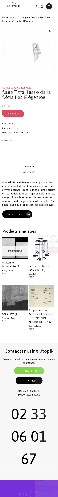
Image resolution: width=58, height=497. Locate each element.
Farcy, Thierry (7, 270)
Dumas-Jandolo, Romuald (16, 87)
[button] (49, 6)
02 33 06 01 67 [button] (29, 436)
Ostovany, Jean (8, 318)
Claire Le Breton (35, 326)
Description (29, 166)
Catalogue (23, 17)
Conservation (29, 172)
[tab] (29, 166)
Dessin (33, 17)
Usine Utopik (9, 17)
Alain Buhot (33, 274)
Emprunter (13, 113)
